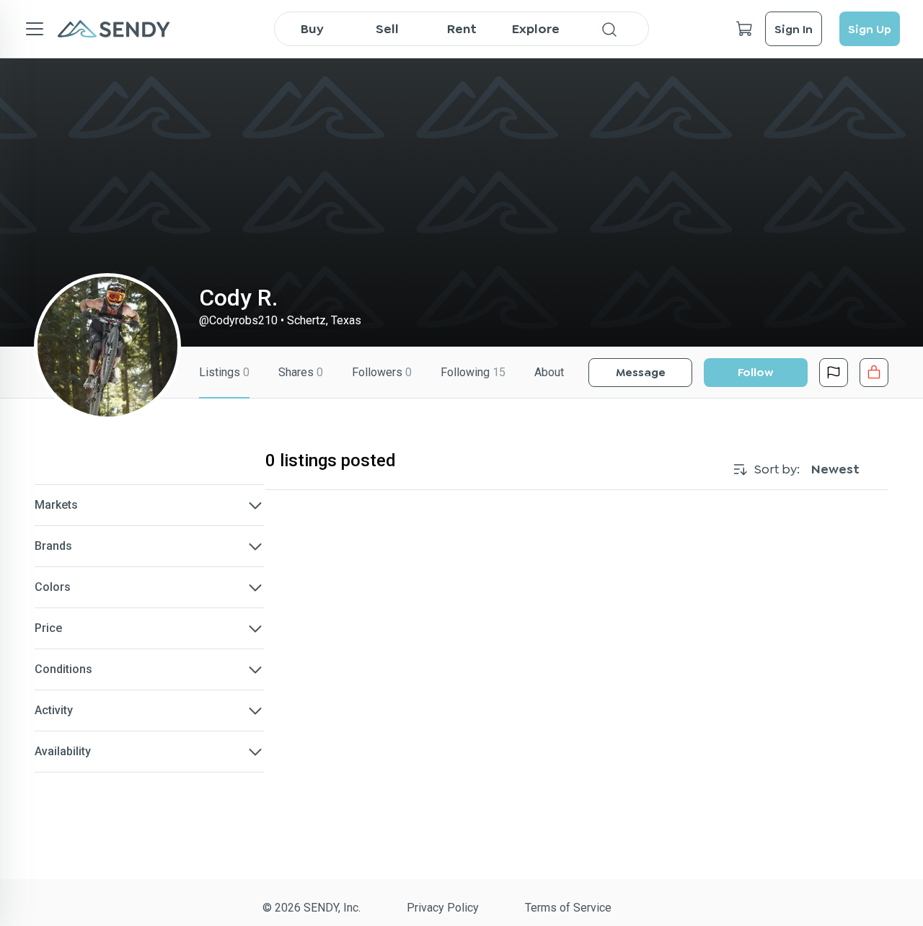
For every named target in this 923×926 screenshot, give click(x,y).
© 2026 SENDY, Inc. (311, 907)
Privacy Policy (443, 907)
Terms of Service (568, 907)
